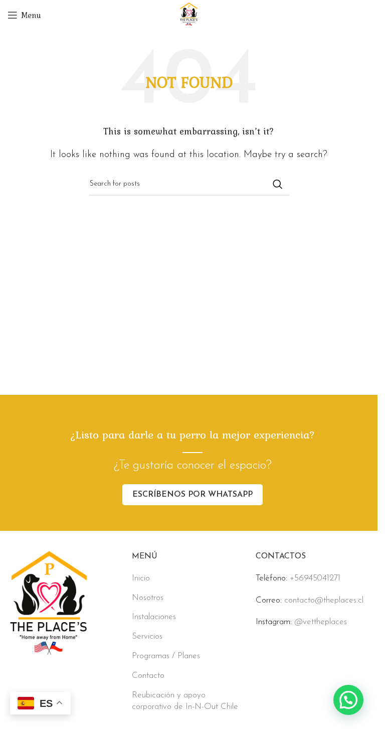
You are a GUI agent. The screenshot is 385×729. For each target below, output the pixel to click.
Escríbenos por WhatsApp (192, 495)
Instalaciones (154, 617)
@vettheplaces (320, 622)
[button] (348, 700)
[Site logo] (188, 14)
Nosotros (147, 598)
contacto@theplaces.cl (323, 600)
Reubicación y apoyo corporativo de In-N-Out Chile (185, 701)
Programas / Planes (166, 656)
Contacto (148, 675)
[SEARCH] (277, 184)
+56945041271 (315, 578)
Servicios (147, 636)
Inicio (141, 578)
